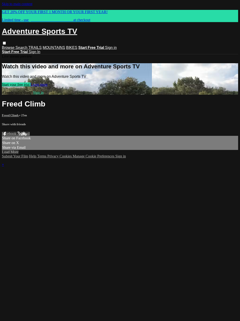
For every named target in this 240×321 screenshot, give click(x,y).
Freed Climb (10, 115)
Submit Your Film (15, 156)
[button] (4, 43)
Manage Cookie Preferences (94, 156)
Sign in (111, 48)
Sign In (34, 52)
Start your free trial (16, 84)
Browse (8, 48)
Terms (42, 156)
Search (21, 48)
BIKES (71, 48)
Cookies (66, 156)
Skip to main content (17, 4)
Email (25, 134)
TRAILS (35, 48)
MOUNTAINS (54, 48)
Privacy (53, 156)
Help (33, 156)
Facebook (9, 134)
